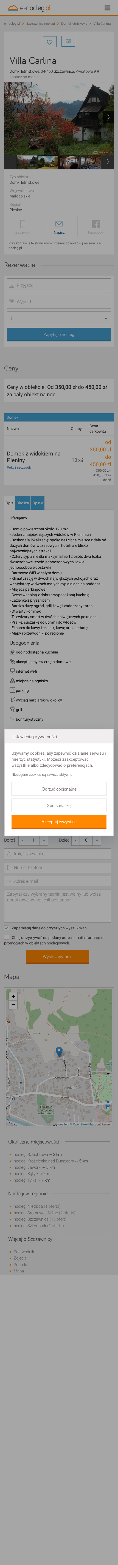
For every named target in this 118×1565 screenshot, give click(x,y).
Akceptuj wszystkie (59, 821)
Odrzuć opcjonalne (59, 789)
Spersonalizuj (59, 805)
